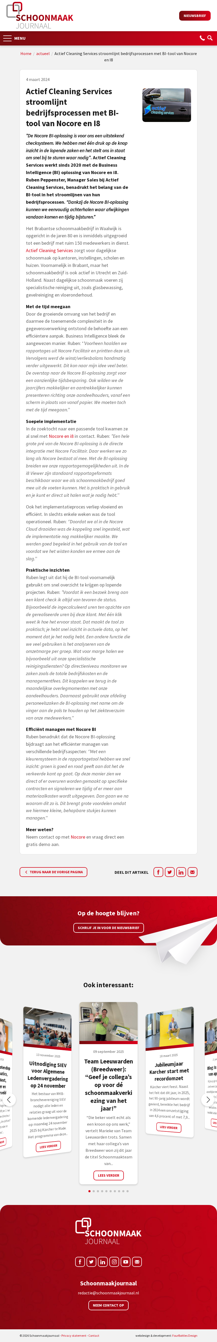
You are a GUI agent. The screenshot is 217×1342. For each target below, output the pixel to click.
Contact (93, 1336)
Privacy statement (73, 1336)
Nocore (78, 837)
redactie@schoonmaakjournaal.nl (108, 1292)
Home (25, 53)
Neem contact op (108, 1305)
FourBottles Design (166, 1336)
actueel (43, 53)
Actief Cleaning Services (49, 250)
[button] (7, 36)
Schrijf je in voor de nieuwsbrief (108, 927)
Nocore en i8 (61, 436)
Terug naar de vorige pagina (56, 872)
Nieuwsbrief (195, 15)
